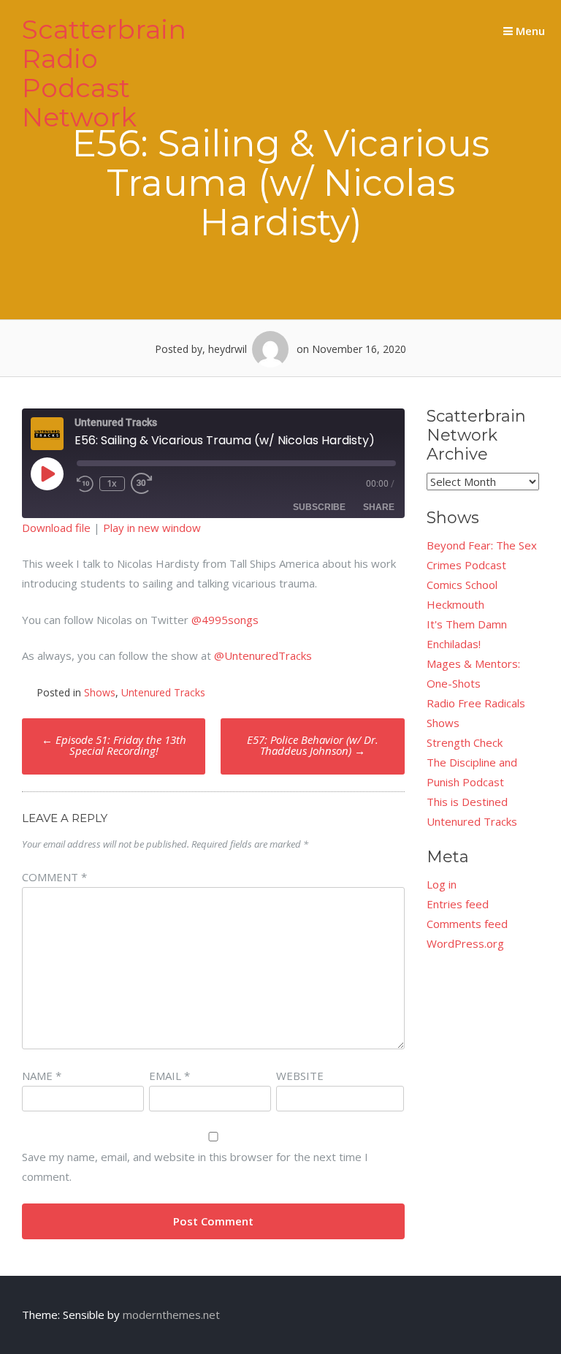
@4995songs (225, 619)
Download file (56, 527)
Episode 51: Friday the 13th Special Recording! (114, 745)
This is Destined (467, 801)
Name (41, 1075)
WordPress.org (465, 943)
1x (112, 483)
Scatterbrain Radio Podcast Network (104, 73)
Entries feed (458, 904)
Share (378, 507)
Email (169, 1075)
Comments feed (467, 923)
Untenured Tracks (163, 692)
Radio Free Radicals (476, 703)
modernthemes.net (171, 1314)
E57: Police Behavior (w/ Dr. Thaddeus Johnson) (312, 745)
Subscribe (319, 507)
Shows (99, 692)
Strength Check (465, 742)
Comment (54, 877)
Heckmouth (455, 604)
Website (300, 1075)
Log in (442, 884)
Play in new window (152, 527)
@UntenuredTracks (263, 655)
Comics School (462, 584)
